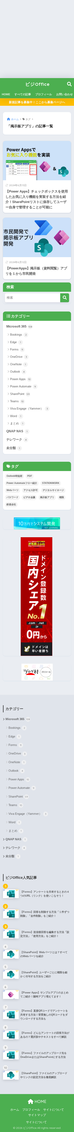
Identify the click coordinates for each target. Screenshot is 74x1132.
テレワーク (16, 439)
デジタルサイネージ (53, 490)
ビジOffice (37, 84)
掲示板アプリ (47, 497)
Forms (16, 349)
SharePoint (20, 394)
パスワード (12, 497)
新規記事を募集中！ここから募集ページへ (37, 102)
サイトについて (53, 1109)
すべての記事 (22, 94)
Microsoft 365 (19, 326)
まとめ (16, 423)
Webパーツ (13, 490)
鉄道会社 (11, 504)
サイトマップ (37, 1115)
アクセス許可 (30, 490)
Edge (15, 342)
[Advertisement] (37, 39)
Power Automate (23, 386)
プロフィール (43, 94)
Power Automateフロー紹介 (22, 483)
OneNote (18, 364)
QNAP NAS (16, 431)
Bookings (18, 334)
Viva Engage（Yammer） (29, 408)
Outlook (17, 371)
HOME (6, 94)
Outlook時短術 (14, 476)
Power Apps (20, 379)
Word (15, 416)
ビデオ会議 (29, 497)
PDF (29, 476)
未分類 (13, 448)
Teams (17, 401)
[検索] (64, 297)
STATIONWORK (50, 483)
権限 (61, 497)
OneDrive (18, 356)
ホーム (14, 1109)
